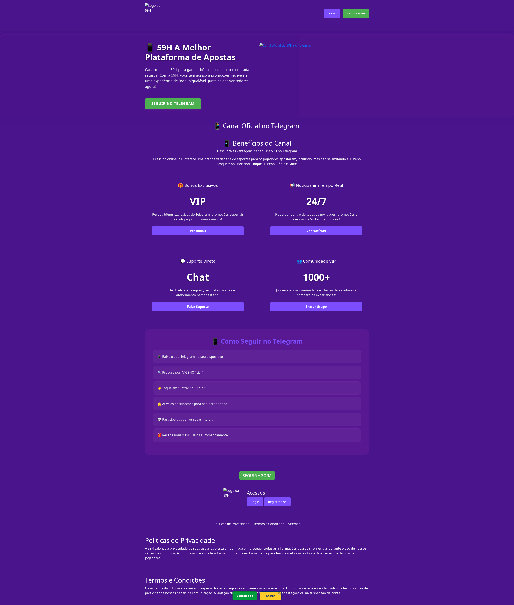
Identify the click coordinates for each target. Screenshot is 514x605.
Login (332, 13)
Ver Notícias (316, 231)
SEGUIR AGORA (257, 475)
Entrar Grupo (316, 306)
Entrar (270, 596)
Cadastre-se (245, 596)
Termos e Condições (268, 524)
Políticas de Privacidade (231, 524)
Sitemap (294, 524)
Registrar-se (356, 13)
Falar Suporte (198, 306)
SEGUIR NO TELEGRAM (173, 103)
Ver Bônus (198, 231)
